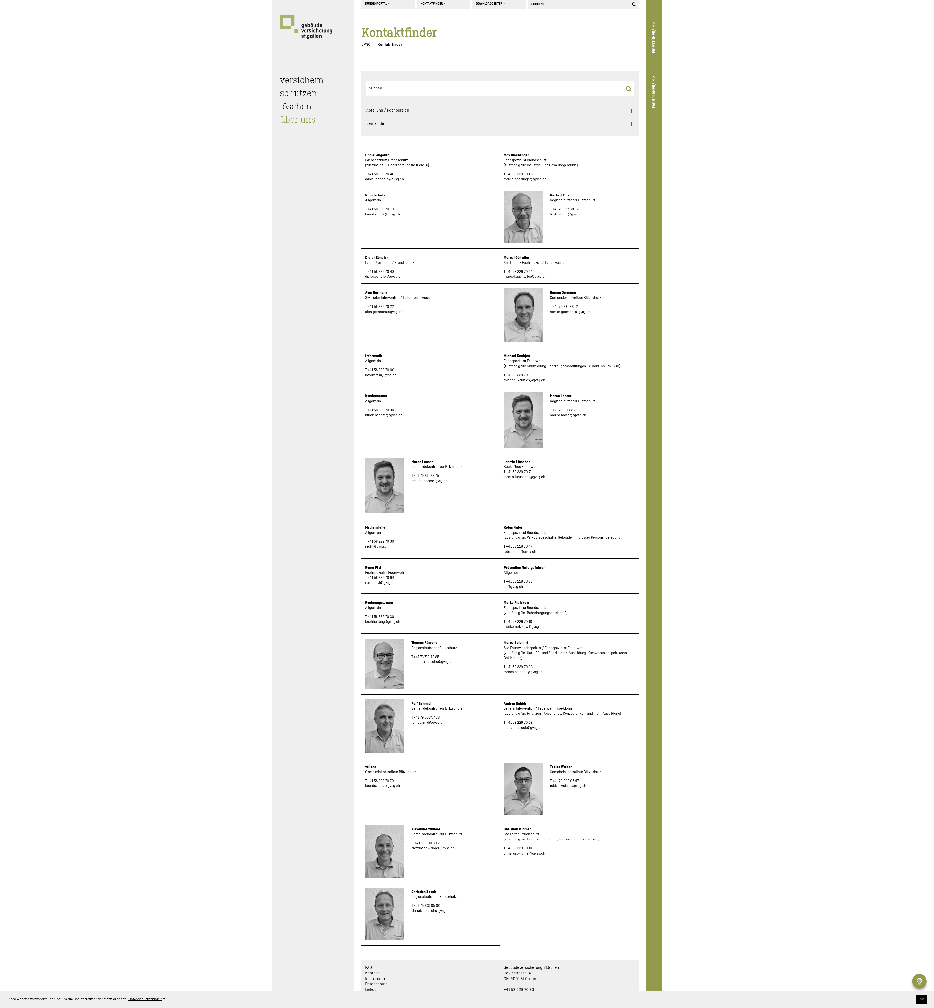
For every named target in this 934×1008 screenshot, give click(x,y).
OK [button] (922, 999)
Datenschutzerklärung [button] (146, 999)
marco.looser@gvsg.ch (568, 415)
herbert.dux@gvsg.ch (566, 214)
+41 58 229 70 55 (519, 375)
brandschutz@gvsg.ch (382, 214)
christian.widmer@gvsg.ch (524, 854)
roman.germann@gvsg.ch (570, 312)
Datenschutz (376, 984)
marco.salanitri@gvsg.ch (523, 672)
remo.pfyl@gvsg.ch (380, 583)
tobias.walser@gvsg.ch (568, 786)
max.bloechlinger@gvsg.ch (525, 179)
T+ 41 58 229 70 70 (379, 781)
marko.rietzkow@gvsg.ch (524, 627)
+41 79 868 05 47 (565, 781)
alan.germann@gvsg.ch (383, 312)
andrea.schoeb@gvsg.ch (523, 728)
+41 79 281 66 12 (565, 307)
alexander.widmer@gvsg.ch (433, 848)
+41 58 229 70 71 (519, 472)
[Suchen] (635, 4)
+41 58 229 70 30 (381, 410)
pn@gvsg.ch (513, 587)
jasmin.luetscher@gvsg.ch (524, 477)
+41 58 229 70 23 (519, 723)
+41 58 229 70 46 (381, 174)
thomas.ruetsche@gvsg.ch (432, 662)
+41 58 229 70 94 (381, 578)
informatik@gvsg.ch (380, 375)
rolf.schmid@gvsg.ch (427, 723)
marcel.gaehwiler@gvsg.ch (525, 277)
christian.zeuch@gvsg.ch (430, 911)
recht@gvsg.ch (377, 547)
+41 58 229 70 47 (519, 547)
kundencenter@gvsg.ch (383, 415)
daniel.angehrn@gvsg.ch (384, 179)
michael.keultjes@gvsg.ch (524, 380)
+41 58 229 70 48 (381, 272)
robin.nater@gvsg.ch (520, 552)
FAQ (368, 967)
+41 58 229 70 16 (519, 622)
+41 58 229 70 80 (519, 582)
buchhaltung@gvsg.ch (382, 622)
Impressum (375, 979)
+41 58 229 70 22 (381, 307)
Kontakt (372, 973)
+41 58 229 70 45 (519, 174)
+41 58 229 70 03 (519, 667)
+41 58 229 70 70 (381, 209)
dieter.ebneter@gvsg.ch (383, 277)
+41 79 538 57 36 (427, 718)
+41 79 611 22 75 (564, 410)
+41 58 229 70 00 (381, 370)
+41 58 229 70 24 (519, 272)
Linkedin (372, 990)
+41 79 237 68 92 (565, 209)
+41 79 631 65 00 (427, 906)
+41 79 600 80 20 (428, 843)
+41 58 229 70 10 (519, 848)
